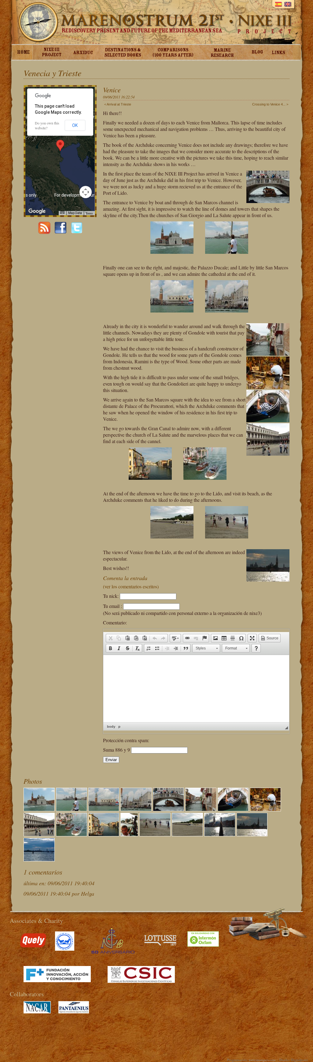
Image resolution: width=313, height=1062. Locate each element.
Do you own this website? (47, 125)
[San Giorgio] (168, 258)
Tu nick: (111, 596)
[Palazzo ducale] (168, 316)
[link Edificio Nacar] (37, 1012)
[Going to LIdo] (252, 834)
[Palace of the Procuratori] (39, 834)
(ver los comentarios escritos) (131, 586)
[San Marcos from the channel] (223, 316)
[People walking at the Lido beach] (223, 542)
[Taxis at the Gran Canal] (201, 484)
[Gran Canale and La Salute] (147, 484)
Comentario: (115, 622)
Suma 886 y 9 (117, 749)
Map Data (75, 213)
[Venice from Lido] (39, 859)
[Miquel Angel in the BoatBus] (129, 834)
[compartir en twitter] (77, 232)
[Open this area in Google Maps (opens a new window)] (37, 211)
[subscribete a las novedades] (44, 232)
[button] (110, 638)
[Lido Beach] (168, 542)
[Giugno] (168, 809)
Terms (89, 213)
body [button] (111, 726)
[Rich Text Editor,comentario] (196, 688)
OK (75, 125)
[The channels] (201, 809)
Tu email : (112, 606)
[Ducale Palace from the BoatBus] (219, 834)
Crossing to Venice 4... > (270, 104)
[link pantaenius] (73, 1012)
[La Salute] (223, 258)
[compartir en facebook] (60, 232)
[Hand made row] (265, 809)
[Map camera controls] (85, 192)
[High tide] (233, 809)
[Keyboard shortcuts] (62, 212)
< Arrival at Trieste (117, 104)
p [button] (119, 726)
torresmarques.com (262, 1059)
